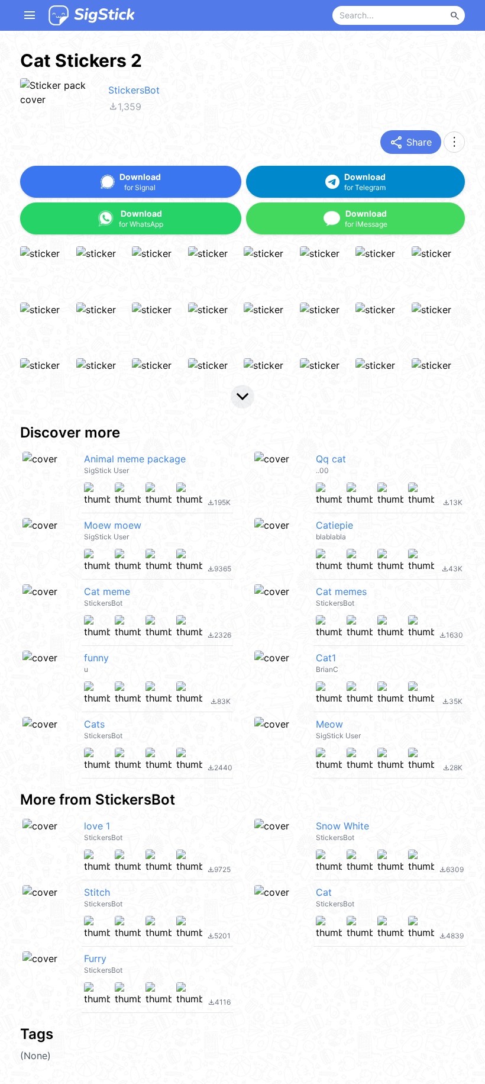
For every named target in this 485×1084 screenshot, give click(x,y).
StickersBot (134, 90)
